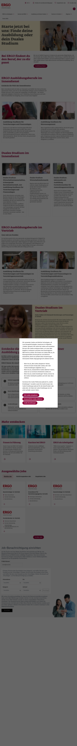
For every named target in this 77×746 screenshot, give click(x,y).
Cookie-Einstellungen (30, 403)
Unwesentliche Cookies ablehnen (33, 399)
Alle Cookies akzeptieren (31, 395)
